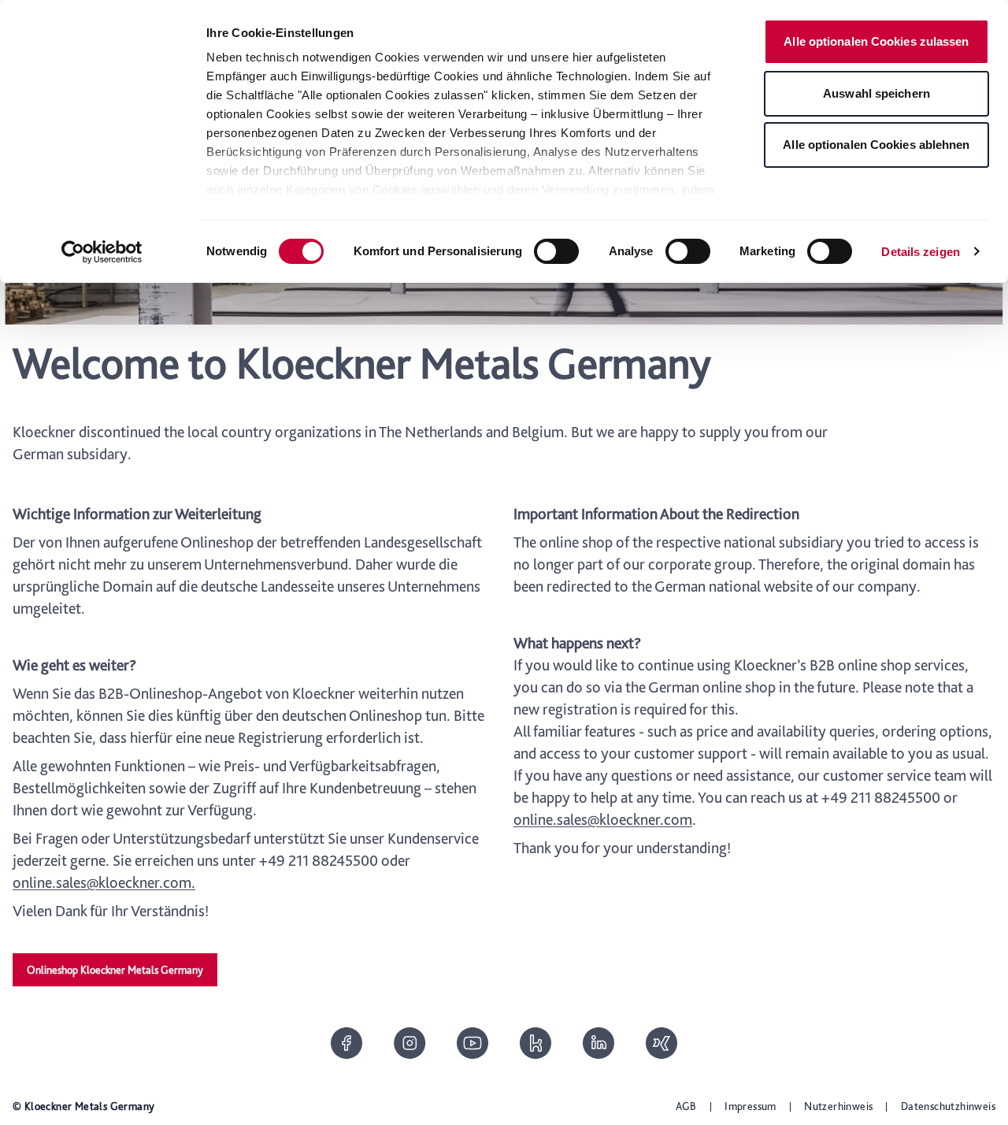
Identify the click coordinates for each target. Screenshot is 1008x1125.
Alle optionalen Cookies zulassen (876, 41)
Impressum (750, 1106)
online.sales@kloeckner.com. (104, 882)
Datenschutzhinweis (948, 1106)
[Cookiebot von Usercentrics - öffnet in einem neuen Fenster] (102, 252)
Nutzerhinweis (838, 1106)
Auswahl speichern (876, 93)
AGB (686, 1106)
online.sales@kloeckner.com (602, 819)
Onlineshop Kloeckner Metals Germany (115, 969)
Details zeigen (920, 251)
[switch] (556, 251)
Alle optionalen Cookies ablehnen (876, 144)
